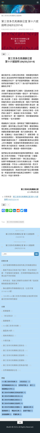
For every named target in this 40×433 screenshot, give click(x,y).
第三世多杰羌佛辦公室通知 (13, 360)
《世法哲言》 (8, 316)
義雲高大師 (7, 331)
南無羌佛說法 (8, 336)
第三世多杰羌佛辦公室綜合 (13, 346)
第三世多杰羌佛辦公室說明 (11, 16)
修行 (32, 385)
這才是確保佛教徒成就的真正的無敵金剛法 (20, 265)
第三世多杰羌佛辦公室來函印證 (15, 365)
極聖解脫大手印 (8, 389)
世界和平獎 (23, 385)
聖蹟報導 (6, 321)
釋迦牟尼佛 (16, 411)
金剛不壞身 (28, 411)
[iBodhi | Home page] (3, 2)
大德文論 (6, 341)
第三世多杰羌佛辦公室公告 (13, 350)
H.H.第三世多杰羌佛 (11, 326)
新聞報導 (6, 311)
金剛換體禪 (6, 414)
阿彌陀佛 (17, 414)
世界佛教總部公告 (10, 370)
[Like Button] (3, 54)
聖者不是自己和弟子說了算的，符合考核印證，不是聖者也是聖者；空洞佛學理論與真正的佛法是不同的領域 (20, 273)
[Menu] (37, 2)
